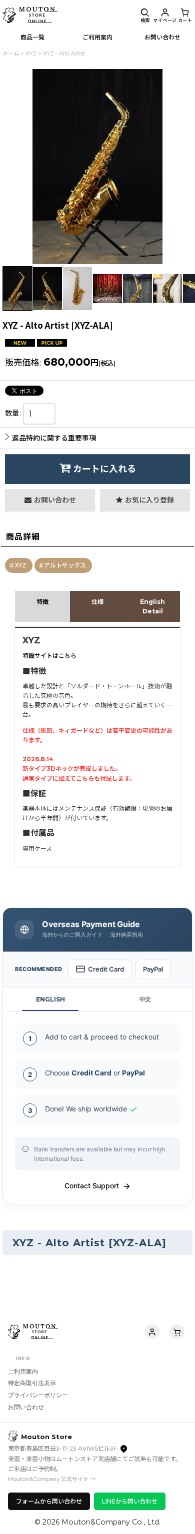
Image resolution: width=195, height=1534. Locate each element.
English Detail (152, 606)
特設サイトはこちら (49, 655)
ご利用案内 (23, 1371)
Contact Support (91, 1185)
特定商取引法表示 (32, 1383)
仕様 (98, 601)
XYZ (20, 565)
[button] (145, 14)
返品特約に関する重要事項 (54, 438)
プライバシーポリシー (38, 1395)
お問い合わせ (26, 1407)
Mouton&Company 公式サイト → (52, 1479)
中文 (145, 999)
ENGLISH (50, 999)
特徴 (42, 601)
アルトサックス (65, 565)
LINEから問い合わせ (130, 1501)
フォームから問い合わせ (49, 1501)
